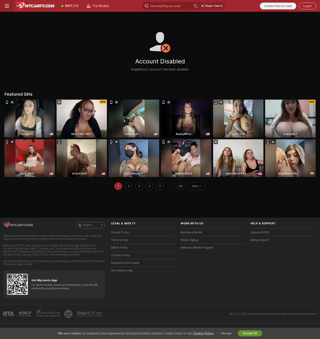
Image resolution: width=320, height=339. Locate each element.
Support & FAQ (260, 232)
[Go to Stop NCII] (90, 314)
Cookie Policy (203, 333)
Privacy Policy (120, 232)
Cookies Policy (120, 255)
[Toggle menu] (7, 6)
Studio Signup (190, 240)
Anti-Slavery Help (122, 270)
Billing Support (260, 240)
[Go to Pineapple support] (68, 314)
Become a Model (191, 232)
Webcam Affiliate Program (197, 247)
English (87, 225)
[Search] (195, 6)
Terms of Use (119, 240)
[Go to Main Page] (35, 6)
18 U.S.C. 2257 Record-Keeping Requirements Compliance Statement (273, 313)
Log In (307, 6)
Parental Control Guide (125, 262)
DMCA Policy (119, 247)
